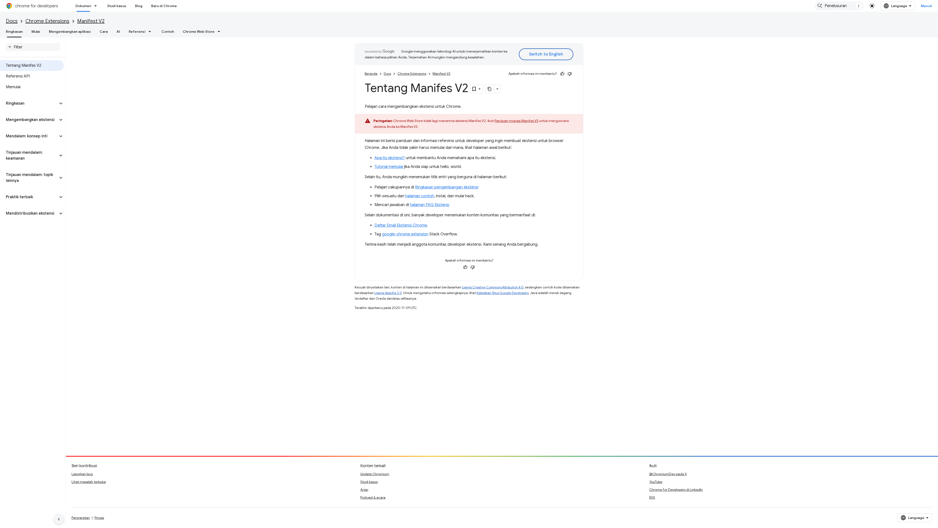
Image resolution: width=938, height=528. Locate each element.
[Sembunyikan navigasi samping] (59, 519)
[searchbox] (33, 47)
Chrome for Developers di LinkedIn (676, 489)
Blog (138, 6)
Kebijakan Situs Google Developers (503, 293)
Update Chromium (374, 474)
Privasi (99, 518)
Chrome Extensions (47, 21)
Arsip (364, 489)
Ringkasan (14, 31)
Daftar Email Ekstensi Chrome (400, 225)
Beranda (371, 74)
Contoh (167, 31)
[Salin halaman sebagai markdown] (489, 89)
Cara (104, 31)
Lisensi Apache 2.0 (388, 293)
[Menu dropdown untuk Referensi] (151, 31)
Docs (12, 21)
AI (118, 31)
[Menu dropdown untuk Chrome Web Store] (220, 31)
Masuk (926, 6)
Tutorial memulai (388, 166)
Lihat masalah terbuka (89, 482)
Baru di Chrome (164, 6)
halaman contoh (419, 196)
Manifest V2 (91, 21)
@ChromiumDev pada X (668, 474)
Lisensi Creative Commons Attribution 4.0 (492, 287)
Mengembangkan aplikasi (70, 31)
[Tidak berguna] (569, 73)
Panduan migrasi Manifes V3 (516, 121)
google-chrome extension (405, 234)
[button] (29, 103)
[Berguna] (562, 73)
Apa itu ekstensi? (389, 157)
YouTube (655, 482)
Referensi (137, 31)
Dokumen (83, 6)
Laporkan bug (82, 474)
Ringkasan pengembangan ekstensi (446, 187)
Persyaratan (81, 518)
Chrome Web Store (198, 31)
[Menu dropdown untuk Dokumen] (97, 6)
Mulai (36, 31)
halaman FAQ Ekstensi (429, 204)
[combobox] (839, 5)
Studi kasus (116, 6)
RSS (652, 497)
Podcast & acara (372, 497)
